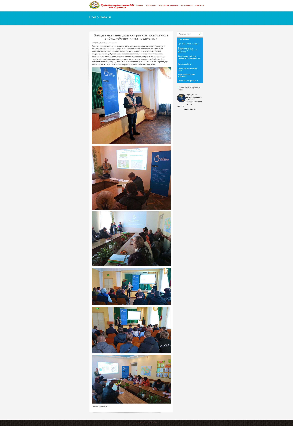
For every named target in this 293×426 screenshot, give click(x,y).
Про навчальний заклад (187, 44)
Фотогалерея (187, 5)
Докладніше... (190, 109)
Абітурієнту (151, 5)
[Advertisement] (190, 148)
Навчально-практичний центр (187, 69)
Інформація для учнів (168, 5)
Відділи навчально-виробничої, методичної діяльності (187, 50)
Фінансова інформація (187, 80)
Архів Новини (183, 39)
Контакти (199, 5)
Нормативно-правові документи (186, 75)
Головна (139, 5)
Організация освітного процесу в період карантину (189, 57)
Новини (105, 17)
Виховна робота (184, 64)
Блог (92, 17)
